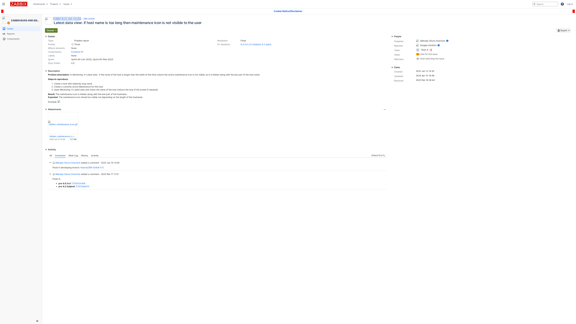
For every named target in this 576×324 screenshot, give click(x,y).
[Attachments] (46, 109)
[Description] (46, 71)
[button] (4, 4)
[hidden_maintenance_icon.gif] (59, 101)
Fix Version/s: (223, 44)
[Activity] (46, 149)
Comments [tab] (60, 155)
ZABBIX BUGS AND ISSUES (67, 18)
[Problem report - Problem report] (72, 40)
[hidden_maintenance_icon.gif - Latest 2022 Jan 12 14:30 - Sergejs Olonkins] (63, 123)
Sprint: (51, 59)
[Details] (46, 36)
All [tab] (51, 155)
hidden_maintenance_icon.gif (63, 136)
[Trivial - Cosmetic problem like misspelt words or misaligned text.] (72, 44)
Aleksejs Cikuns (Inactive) (67, 162)
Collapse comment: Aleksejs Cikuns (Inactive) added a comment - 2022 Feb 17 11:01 (50, 174)
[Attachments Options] (385, 109)
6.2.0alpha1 (255, 44)
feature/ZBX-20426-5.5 (92, 167)
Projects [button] (54, 4)
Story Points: (54, 63)
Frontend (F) (77, 52)
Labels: (51, 55)
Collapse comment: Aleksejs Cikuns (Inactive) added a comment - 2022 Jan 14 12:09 (50, 162)
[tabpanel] (217, 174)
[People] (392, 36)
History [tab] (84, 155)
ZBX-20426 (89, 18)
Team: (397, 50)
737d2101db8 (78, 183)
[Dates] (392, 67)
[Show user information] (447, 40)
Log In (570, 4)
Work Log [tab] (73, 155)
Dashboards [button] (39, 4)
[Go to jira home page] (19, 4)
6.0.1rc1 (244, 44)
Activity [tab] (95, 155)
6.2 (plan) (266, 44)
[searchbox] (545, 4)
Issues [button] (66, 4)
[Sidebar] (37, 321)
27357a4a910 (82, 186)
